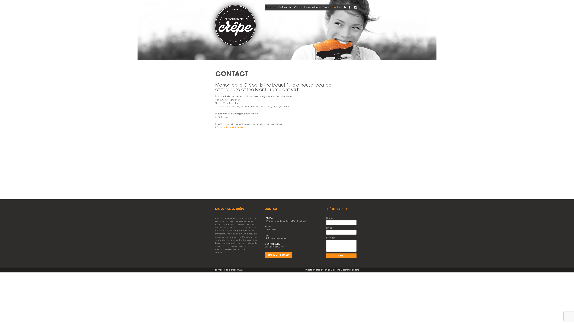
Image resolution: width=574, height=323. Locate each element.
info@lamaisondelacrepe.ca (230, 128)
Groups (326, 7)
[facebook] (350, 5)
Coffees (282, 7)
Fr (345, 7)
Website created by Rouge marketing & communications (332, 270)
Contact (337, 7)
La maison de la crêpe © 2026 (229, 270)
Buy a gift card (278, 255)
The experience (312, 7)
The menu (271, 7)
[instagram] (356, 5)
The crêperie (295, 7)
